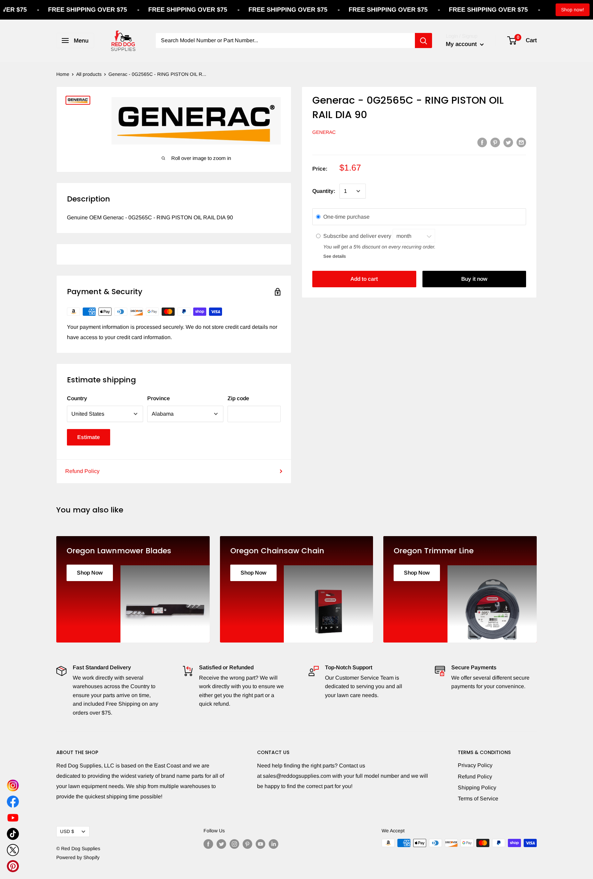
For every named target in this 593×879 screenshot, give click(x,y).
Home (62, 74)
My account (462, 44)
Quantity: (323, 191)
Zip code (238, 398)
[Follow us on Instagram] (234, 843)
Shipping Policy (477, 787)
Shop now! (572, 9)
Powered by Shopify (78, 857)
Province (158, 398)
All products (89, 74)
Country (77, 398)
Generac (324, 132)
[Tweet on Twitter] (508, 142)
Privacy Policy (475, 765)
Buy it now (474, 279)
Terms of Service (478, 798)
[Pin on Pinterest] (495, 142)
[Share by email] (521, 142)
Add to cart (364, 279)
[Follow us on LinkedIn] (273, 843)
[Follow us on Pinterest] (247, 843)
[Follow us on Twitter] (221, 843)
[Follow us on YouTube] (260, 843)
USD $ (67, 831)
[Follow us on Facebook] (208, 843)
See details (334, 255)
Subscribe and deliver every (358, 236)
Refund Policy (82, 471)
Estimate (88, 437)
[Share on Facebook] (482, 142)
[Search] (423, 40)
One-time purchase (346, 217)
